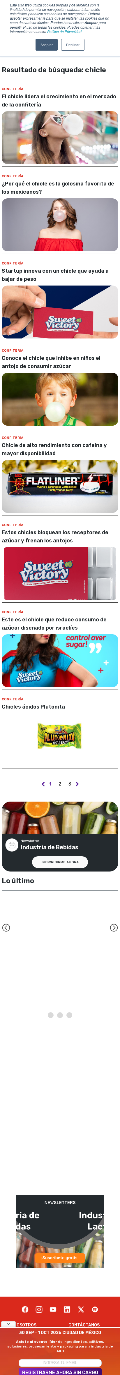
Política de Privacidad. (64, 31)
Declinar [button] (73, 44)
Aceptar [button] (46, 44)
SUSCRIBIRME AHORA (60, 862)
